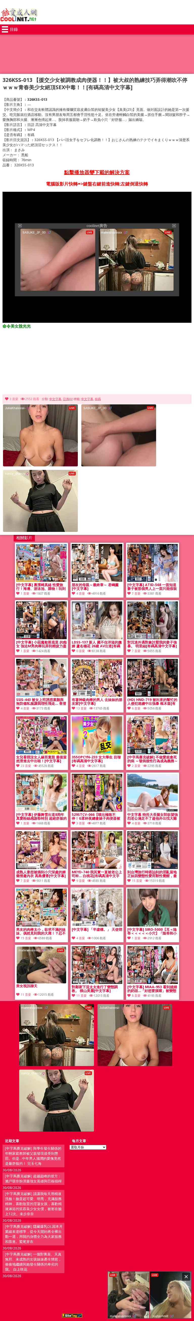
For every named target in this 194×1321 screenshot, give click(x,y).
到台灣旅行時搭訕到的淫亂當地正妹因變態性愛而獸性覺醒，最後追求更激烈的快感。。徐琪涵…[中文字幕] (152, 874)
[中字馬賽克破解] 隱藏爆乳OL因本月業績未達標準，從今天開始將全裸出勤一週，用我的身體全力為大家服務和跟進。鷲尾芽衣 (34, 1234)
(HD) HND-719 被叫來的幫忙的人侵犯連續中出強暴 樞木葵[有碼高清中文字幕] (152, 702)
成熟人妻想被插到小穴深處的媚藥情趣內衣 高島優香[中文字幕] (41, 874)
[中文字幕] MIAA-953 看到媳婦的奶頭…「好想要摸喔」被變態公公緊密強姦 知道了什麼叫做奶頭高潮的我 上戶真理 (152, 989)
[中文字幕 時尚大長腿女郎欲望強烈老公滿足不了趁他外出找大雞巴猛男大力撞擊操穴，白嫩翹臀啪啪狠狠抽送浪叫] (152, 810)
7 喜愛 (136, 593)
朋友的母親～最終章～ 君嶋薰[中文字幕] (95, 587)
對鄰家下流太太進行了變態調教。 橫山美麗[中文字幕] (95, 989)
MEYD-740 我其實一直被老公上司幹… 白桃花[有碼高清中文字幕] (97, 874)
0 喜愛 (80, 651)
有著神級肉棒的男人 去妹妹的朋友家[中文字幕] (97, 702)
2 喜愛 (136, 766)
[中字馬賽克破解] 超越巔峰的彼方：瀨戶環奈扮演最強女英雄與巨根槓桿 (33, 1178)
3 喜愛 (14, 399)
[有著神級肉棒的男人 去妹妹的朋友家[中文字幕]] (97, 695)
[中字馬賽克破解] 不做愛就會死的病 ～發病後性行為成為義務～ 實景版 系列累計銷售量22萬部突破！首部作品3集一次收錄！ (152, 759)
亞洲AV (68, 399)
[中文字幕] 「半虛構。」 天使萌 (97, 929)
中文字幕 (55, 399)
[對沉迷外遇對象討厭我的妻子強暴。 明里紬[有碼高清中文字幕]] (152, 637)
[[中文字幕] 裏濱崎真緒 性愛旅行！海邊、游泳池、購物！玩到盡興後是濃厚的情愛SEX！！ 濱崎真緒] (41, 580)
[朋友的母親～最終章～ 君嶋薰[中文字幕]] (97, 580)
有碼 (98, 399)
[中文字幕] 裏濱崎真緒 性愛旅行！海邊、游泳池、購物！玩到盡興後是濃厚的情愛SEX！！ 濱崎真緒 (41, 587)
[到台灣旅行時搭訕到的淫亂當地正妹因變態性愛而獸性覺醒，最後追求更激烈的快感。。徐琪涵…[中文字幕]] (152, 867)
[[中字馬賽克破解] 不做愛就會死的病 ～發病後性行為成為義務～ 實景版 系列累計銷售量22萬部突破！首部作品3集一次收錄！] (152, 752)
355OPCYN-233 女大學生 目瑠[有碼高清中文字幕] (96, 759)
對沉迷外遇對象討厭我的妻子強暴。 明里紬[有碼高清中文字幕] (152, 644)
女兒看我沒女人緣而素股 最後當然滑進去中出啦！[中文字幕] (41, 759)
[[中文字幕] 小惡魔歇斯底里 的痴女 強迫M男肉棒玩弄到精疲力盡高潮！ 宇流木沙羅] (41, 637)
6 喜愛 (136, 708)
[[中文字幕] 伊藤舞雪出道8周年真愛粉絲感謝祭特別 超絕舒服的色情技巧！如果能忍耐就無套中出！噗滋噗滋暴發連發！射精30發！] (41, 810)
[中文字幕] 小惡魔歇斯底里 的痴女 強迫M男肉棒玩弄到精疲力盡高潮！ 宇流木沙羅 (41, 644)
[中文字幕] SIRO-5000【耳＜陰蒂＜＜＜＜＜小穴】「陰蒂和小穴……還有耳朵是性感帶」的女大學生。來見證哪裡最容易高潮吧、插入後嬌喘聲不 (152, 931)
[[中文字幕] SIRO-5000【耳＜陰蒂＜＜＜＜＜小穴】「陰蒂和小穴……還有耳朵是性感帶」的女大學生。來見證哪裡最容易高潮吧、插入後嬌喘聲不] (152, 925)
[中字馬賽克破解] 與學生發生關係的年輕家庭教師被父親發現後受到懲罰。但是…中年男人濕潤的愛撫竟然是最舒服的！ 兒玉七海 (33, 1156)
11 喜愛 (81, 995)
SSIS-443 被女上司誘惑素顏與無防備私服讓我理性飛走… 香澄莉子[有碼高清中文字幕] (41, 702)
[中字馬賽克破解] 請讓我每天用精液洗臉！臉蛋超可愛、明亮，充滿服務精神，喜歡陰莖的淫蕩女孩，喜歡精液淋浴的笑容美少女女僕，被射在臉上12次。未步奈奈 (33, 1203)
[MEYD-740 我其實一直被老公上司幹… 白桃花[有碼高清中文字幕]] (97, 867)
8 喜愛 (136, 995)
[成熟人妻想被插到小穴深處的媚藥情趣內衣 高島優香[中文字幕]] (41, 867)
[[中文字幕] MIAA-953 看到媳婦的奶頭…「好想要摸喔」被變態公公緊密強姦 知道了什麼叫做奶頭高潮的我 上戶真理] (152, 982)
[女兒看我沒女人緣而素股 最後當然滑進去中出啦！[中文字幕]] (41, 752)
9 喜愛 (80, 881)
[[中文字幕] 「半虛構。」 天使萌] (97, 925)
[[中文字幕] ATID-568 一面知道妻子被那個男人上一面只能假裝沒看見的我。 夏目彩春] (152, 580)
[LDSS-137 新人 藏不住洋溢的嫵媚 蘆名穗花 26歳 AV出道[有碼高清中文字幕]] (97, 637)
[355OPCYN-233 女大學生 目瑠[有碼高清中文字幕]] (97, 752)
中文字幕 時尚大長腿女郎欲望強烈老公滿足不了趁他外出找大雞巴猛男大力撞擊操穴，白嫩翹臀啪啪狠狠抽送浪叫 (152, 817)
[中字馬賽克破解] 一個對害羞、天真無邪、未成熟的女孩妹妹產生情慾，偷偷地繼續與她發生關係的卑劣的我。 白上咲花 (33, 1262)
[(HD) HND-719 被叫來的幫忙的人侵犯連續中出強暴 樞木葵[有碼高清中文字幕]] (152, 695)
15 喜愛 (137, 881)
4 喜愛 (80, 593)
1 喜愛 (25, 593)
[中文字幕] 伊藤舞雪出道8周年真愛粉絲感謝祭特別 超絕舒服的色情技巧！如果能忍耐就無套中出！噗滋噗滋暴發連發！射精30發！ (41, 817)
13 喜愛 (81, 708)
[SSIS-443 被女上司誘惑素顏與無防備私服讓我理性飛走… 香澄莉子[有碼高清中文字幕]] (41, 695)
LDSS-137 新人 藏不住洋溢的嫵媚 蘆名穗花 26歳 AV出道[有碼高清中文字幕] (97, 644)
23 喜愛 (26, 766)
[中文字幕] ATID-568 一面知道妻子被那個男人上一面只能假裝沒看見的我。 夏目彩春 (152, 587)
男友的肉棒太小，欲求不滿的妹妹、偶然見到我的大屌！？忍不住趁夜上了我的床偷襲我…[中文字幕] (41, 931)
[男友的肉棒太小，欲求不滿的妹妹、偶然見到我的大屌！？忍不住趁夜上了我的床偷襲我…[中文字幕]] (41, 925)
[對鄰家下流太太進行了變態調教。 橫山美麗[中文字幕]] (97, 982)
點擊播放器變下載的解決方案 (97, 172)
